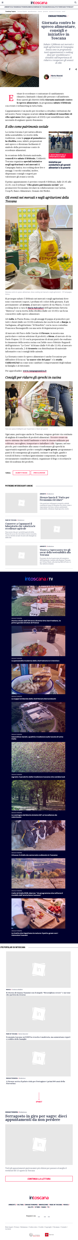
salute (54, 7)
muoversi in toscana (55, 11)
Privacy (16, 1227)
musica (50, 7)
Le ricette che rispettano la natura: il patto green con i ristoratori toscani (34, 934)
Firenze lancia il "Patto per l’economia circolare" (54, 498)
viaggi (64, 7)
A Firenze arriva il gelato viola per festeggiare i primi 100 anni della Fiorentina (35, 1082)
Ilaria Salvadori (36, 307)
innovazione (32, 7)
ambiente (7, 7)
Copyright (48, 1227)
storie (59, 7)
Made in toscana (42, 7)
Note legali (9, 1227)
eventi (63, 11)
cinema (40, 11)
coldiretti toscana (21, 473)
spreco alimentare (39, 473)
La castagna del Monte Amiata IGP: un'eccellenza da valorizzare (34, 816)
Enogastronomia (57, 15)
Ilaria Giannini (23, 1034)
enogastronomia (22, 7)
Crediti (41, 1227)
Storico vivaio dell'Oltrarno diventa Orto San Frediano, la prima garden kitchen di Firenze (36, 622)
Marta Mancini (57, 76)
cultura (13, 7)
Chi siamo (56, 1227)
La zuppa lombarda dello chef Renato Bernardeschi (33, 699)
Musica (8, 989)
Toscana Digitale (22, 11)
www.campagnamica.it (35, 370)
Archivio (8, 1229)
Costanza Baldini (17, 989)
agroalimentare (32, 11)
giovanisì (45, 11)
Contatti (63, 1227)
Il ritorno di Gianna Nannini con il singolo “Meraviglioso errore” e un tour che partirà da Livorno (38, 994)
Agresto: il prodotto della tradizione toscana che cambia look (38, 777)
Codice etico (33, 1227)
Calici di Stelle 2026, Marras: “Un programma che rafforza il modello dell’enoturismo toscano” (37, 894)
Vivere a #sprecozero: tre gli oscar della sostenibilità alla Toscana (55, 552)
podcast (71, 7)
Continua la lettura (39, 1178)
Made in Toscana (10, 520)
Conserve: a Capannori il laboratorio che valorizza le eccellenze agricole (20, 526)
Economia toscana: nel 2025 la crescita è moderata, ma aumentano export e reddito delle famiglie (38, 1038)
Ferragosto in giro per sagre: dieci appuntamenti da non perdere (36, 1118)
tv (67, 7)
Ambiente (43, 494)
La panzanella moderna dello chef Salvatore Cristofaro (35, 661)
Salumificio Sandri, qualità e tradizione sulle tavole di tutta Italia (37, 738)
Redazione (50, 494)
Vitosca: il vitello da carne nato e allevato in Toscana (34, 855)
